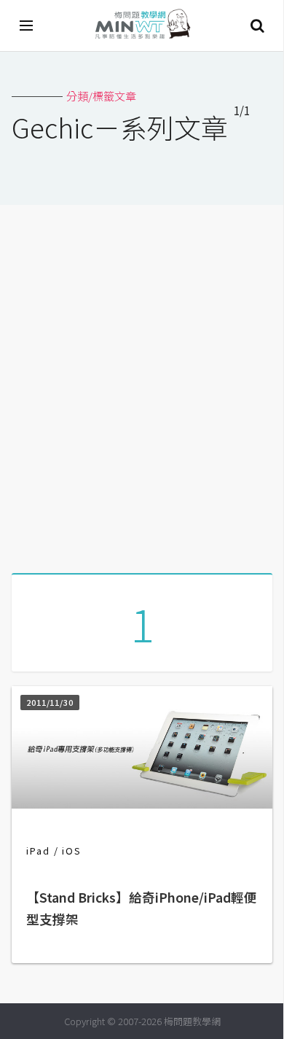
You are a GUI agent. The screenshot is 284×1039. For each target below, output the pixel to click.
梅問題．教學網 (142, 26)
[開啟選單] (27, 25)
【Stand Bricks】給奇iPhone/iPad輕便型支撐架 (141, 908)
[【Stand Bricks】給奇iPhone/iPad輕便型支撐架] (142, 804)
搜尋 (257, 25)
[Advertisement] (142, 383)
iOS (72, 850)
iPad (38, 850)
